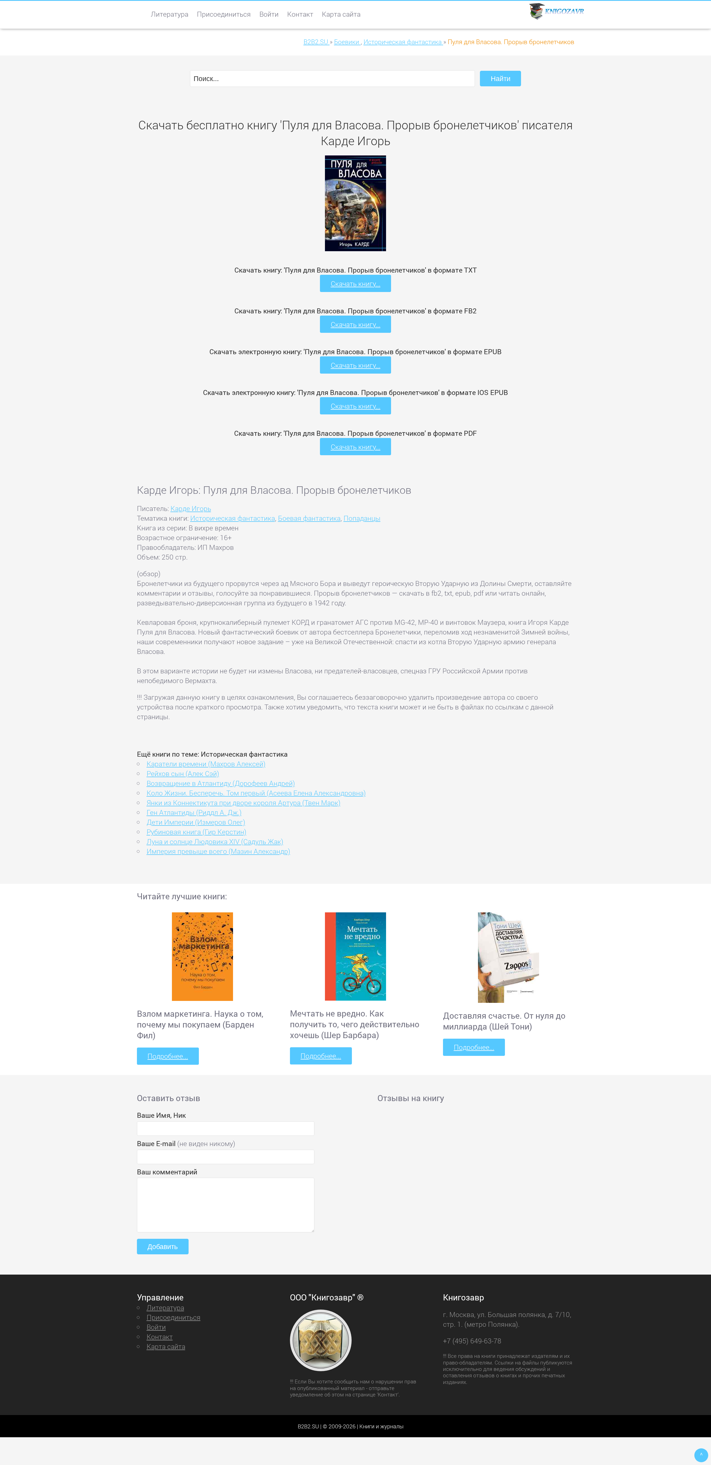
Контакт (300, 14)
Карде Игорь (191, 508)
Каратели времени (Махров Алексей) (206, 763)
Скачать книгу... (355, 283)
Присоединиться (224, 14)
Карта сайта (341, 14)
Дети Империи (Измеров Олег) (196, 822)
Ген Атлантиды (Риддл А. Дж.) (194, 812)
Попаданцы (362, 518)
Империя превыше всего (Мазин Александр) (218, 851)
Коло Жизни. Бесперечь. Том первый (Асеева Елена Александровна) (256, 792)
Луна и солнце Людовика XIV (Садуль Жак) (215, 841)
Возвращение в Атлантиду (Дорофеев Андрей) (221, 783)
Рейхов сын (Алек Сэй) (183, 773)
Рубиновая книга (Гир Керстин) (196, 831)
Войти (269, 14)
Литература (169, 14)
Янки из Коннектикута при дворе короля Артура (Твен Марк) (244, 802)
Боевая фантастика (309, 518)
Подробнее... (167, 1056)
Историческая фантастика (232, 518)
